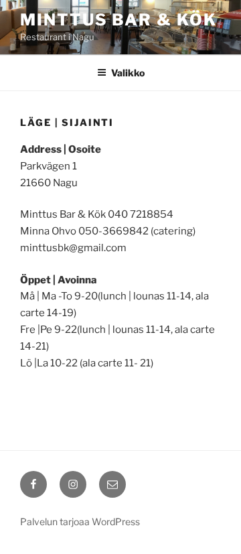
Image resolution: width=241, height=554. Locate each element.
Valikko (128, 72)
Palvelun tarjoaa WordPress (80, 521)
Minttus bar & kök (118, 19)
